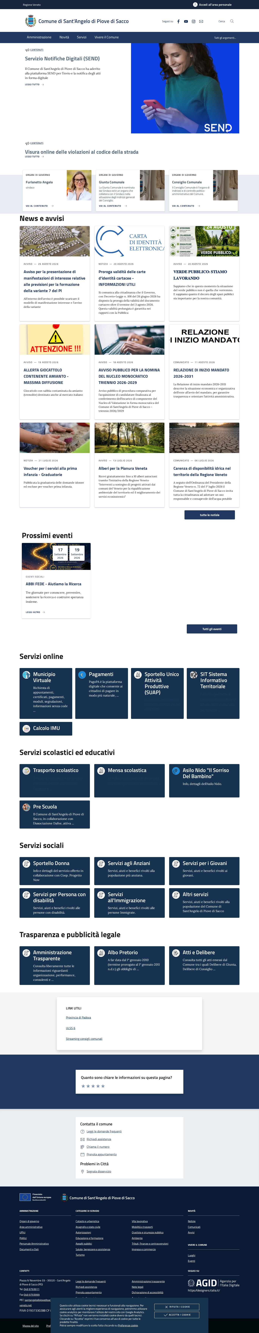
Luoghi (191, 1255)
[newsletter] (199, 21)
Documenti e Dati (29, 1249)
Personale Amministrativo (34, 1244)
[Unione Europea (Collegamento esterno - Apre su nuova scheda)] (36, 1198)
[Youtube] (184, 21)
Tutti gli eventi (211, 629)
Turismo (80, 1255)
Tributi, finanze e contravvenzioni (150, 1244)
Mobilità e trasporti (142, 1227)
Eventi (191, 1261)
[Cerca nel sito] (232, 21)
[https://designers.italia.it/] (213, 1283)
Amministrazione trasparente (148, 1281)
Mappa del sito (31, 1326)
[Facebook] (177, 21)
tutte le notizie (209, 515)
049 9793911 (31, 1289)
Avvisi (191, 1232)
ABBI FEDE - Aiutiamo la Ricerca (53, 584)
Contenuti (36, 50)
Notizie (191, 1221)
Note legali (137, 1287)
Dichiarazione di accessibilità (147, 1292)
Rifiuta (180, 1307)
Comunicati (194, 1227)
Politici (23, 1238)
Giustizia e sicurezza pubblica (147, 1232)
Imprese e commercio (144, 1249)
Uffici (22, 1232)
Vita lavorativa (140, 1221)
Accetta (180, 1314)
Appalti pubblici (84, 1244)
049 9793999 (32, 1295)
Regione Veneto (32, 5)
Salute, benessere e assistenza (93, 1249)
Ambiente (137, 1238)
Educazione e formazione (89, 1238)
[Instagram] (192, 21)
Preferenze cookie (128, 1325)
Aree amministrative (31, 1227)
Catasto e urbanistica (87, 1221)
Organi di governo (29, 1221)
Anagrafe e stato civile (88, 1227)
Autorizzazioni (83, 1232)
